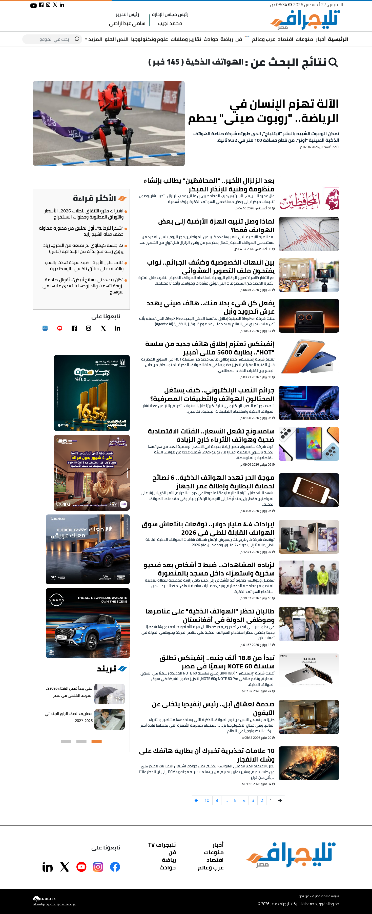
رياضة (226, 39)
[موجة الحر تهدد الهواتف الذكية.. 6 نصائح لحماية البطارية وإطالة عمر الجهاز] (309, 490)
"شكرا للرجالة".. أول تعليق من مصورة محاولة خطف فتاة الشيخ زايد (81, 231)
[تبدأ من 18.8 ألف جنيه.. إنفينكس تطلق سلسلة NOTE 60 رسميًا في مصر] (309, 670)
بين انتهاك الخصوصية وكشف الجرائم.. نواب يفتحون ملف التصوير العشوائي (211, 266)
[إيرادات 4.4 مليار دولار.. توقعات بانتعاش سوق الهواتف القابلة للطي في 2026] (309, 537)
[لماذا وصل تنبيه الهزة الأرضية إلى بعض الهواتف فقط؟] (309, 234)
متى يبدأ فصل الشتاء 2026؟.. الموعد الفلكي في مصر (69, 692)
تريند (106, 668)
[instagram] (88, 328)
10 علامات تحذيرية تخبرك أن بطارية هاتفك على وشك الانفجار (207, 754)
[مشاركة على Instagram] (98, 867)
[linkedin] (117, 328)
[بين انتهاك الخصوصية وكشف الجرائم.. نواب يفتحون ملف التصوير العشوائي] (309, 275)
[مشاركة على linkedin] (62, 5)
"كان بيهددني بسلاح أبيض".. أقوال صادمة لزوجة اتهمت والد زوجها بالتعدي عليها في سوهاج (83, 286)
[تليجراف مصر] (305, 20)
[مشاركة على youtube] (33, 6)
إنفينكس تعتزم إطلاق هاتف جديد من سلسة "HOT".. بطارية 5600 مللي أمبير (210, 348)
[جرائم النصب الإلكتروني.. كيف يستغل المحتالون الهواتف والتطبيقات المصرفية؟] (309, 403)
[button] (97, 741)
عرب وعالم (263, 39)
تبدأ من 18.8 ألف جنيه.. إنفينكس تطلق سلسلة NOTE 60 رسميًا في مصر (217, 661)
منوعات (304, 39)
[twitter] (103, 328)
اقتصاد (285, 39)
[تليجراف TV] (247, 36)
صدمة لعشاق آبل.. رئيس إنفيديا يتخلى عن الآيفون (213, 708)
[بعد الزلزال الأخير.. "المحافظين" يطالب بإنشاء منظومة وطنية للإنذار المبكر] (309, 193)
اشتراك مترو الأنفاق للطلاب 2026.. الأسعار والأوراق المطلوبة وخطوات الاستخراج (83, 214)
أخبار (321, 39)
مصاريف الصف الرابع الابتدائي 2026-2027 (69, 717)
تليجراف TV (162, 844)
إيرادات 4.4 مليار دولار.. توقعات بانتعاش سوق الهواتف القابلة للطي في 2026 (208, 528)
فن (238, 39)
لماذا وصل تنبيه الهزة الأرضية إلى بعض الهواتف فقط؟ (216, 225)
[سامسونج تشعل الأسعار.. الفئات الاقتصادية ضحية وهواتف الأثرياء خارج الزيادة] (309, 444)
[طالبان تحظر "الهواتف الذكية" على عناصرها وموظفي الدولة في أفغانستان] (309, 624)
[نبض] (45, 328)
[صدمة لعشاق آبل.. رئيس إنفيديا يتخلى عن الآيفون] (309, 717)
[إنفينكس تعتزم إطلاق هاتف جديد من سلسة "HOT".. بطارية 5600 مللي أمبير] (309, 356)
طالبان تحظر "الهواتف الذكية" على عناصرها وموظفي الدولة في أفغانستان (210, 615)
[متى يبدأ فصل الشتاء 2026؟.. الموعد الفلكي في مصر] (109, 694)
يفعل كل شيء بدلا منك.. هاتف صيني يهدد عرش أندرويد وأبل (211, 307)
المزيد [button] (94, 39)
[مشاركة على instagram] (48, 5)
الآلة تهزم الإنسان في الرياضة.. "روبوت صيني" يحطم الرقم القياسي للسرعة (263, 110)
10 (206, 800)
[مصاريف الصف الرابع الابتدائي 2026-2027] (109, 719)
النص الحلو (117, 39)
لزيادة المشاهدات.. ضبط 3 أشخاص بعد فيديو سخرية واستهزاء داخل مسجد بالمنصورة (209, 569)
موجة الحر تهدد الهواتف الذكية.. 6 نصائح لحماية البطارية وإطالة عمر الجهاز (213, 481)
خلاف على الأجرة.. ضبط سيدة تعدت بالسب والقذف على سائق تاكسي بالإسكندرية (84, 266)
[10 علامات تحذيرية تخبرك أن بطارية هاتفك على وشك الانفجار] (309, 763)
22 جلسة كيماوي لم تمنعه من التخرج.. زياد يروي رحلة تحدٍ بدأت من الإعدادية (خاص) (83, 248)
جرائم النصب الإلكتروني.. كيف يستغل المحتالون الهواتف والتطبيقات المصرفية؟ (212, 394)
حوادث (210, 39)
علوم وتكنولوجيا (149, 39)
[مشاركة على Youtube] (81, 867)
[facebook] (74, 328)
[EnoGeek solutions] (54, 899)
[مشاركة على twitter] (55, 5)
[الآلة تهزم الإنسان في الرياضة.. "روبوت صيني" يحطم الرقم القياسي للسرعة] (109, 123)
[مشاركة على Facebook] (115, 867)
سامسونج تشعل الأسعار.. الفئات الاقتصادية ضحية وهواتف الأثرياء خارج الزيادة (211, 435)
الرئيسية (338, 39)
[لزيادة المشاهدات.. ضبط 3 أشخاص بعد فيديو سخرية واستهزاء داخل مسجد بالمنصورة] (309, 577)
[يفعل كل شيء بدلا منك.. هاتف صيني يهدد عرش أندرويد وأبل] (309, 316)
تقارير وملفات (186, 39)
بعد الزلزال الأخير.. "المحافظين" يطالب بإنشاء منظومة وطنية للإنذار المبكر (209, 184)
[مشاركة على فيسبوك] (41, 5)
